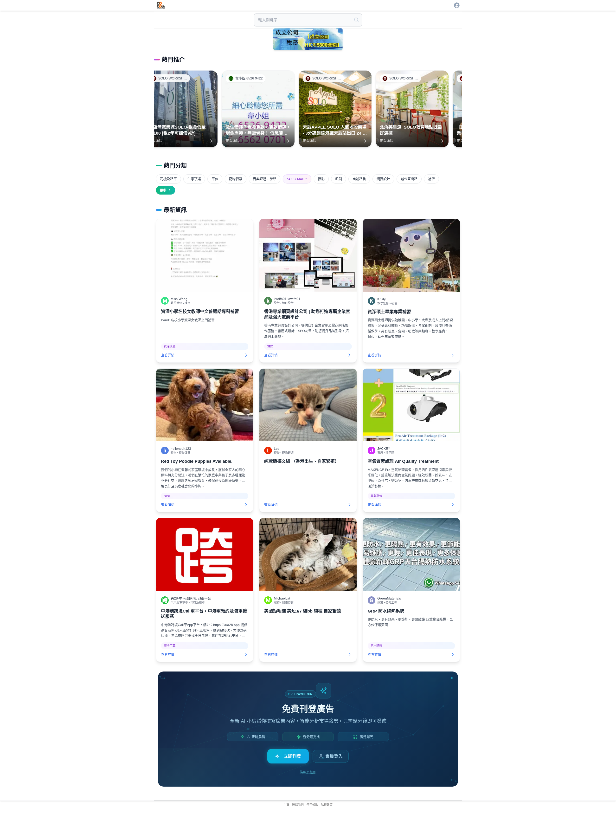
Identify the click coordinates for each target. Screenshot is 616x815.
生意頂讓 (194, 179)
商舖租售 (359, 179)
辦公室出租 (409, 179)
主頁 (286, 805)
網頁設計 (383, 179)
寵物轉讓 (235, 179)
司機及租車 (168, 179)
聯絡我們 (298, 805)
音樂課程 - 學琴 (264, 179)
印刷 (338, 179)
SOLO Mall (297, 179)
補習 (431, 179)
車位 (215, 179)
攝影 (321, 179)
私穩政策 (327, 805)
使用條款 (312, 805)
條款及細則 (308, 772)
